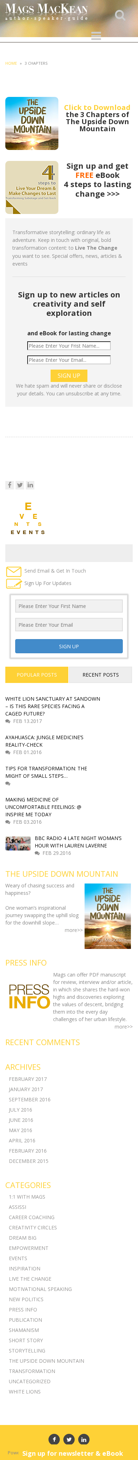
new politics (26, 1299)
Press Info (23, 1309)
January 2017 (26, 1089)
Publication (25, 1319)
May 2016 (20, 1130)
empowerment (28, 1248)
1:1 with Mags (27, 1196)
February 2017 (28, 1079)
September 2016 (30, 1099)
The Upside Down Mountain (46, 1360)
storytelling (27, 1350)
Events (18, 1258)
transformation (32, 1371)
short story (26, 1340)
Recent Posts (100, 674)
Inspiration (24, 1268)
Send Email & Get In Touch (54, 570)
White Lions (25, 1391)
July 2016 (20, 1109)
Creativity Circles (33, 1227)
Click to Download (97, 107)
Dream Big (22, 1237)
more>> (74, 930)
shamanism (24, 1330)
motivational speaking (40, 1289)
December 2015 (28, 1161)
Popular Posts (37, 674)
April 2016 (22, 1140)
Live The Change (30, 1278)
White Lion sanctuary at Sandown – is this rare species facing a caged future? (52, 706)
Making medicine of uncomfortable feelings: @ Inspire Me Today (43, 807)
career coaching (31, 1217)
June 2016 (21, 1120)
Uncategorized (30, 1381)
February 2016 (28, 1150)
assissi (17, 1207)
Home (11, 63)
